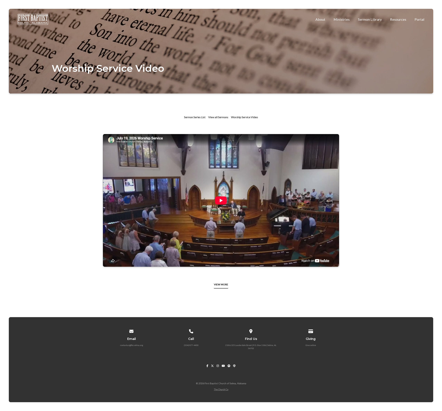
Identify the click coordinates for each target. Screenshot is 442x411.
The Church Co (221, 389)
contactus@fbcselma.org (131, 345)
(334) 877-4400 (191, 345)
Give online (310, 345)
